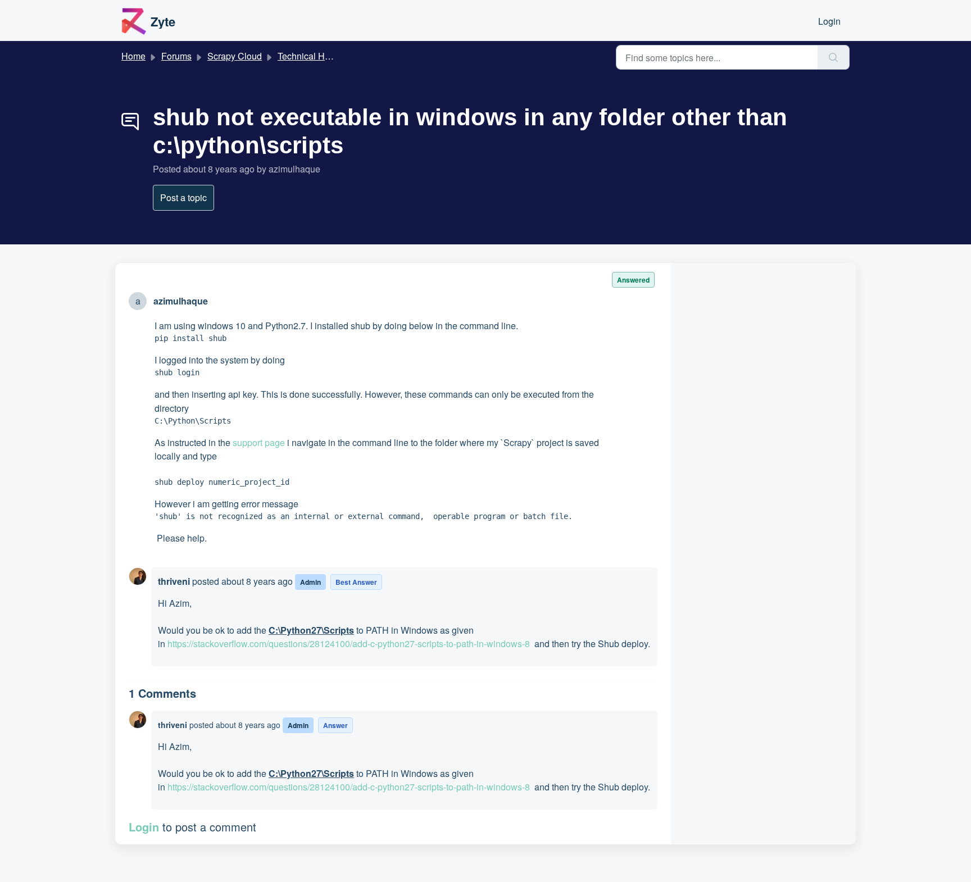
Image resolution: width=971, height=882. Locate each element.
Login (829, 21)
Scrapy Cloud (234, 55)
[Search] (834, 57)
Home (133, 55)
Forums (176, 55)
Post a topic (183, 197)
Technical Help (307, 55)
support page (259, 442)
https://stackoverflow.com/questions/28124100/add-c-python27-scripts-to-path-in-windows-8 (348, 643)
